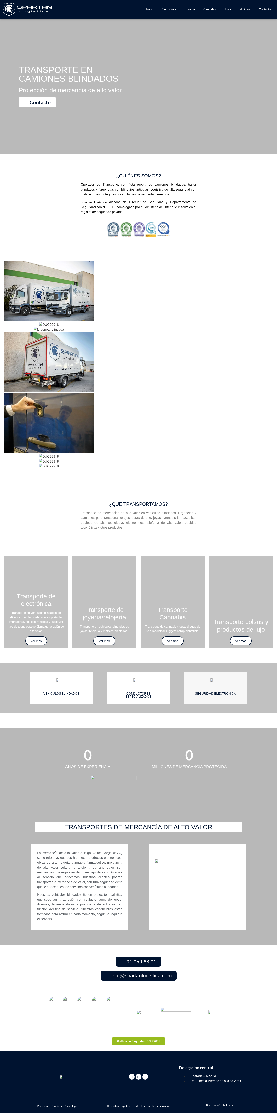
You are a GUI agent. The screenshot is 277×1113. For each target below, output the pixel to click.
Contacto (265, 9)
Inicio (149, 9)
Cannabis (209, 9)
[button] (138, 471)
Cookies (57, 1106)
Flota (227, 9)
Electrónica (169, 9)
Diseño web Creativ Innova (219, 1105)
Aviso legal (71, 1106)
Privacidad (43, 1106)
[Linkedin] (138, 1077)
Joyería (190, 9)
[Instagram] (145, 1077)
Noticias (244, 9)
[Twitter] (132, 1077)
